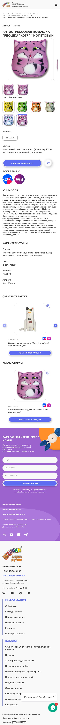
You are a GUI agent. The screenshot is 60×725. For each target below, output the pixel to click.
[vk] (4, 534)
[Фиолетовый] (22, 120)
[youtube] (11, 534)
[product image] (30, 59)
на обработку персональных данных (30, 492)
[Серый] (50, 107)
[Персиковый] (36, 107)
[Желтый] (8, 107)
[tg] (26, 534)
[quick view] (30, 319)
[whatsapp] (18, 534)
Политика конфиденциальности (15, 718)
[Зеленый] (22, 107)
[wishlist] (48, 306)
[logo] (30, 554)
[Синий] (8, 120)
